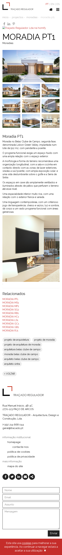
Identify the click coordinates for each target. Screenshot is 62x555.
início (5, 17)
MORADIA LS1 (10, 320)
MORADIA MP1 (10, 306)
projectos (17, 17)
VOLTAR (10, 373)
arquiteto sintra (12, 364)
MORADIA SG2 (10, 309)
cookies (26, 543)
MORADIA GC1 (10, 323)
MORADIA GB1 (10, 327)
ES (58, 4)
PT (47, 4)
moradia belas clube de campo (21, 354)
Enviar (53, 533)
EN (52, 4)
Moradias (7, 43)
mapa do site (15, 466)
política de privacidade (21, 456)
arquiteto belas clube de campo (21, 359)
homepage (14, 442)
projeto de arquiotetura (16, 339)
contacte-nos (20, 446)
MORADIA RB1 (10, 313)
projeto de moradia (44, 339)
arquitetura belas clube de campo (22, 349)
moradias (31, 17)
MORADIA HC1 (10, 316)
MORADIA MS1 (10, 302)
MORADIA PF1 (10, 299)
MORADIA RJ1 (10, 330)
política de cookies (18, 451)
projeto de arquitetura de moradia (22, 344)
